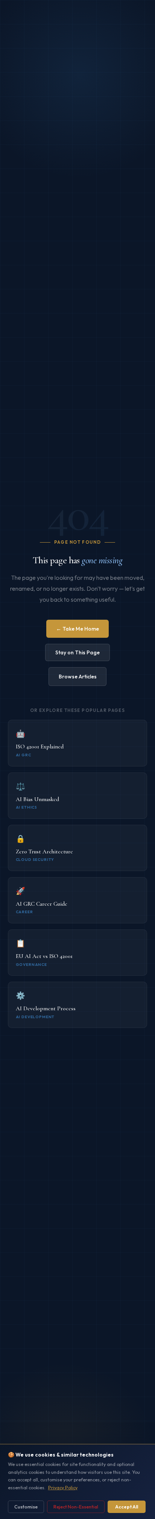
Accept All (126, 1507)
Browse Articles (78, 676)
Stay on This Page (77, 652)
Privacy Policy (63, 1487)
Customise (26, 1507)
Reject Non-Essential (75, 1507)
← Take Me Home (77, 628)
